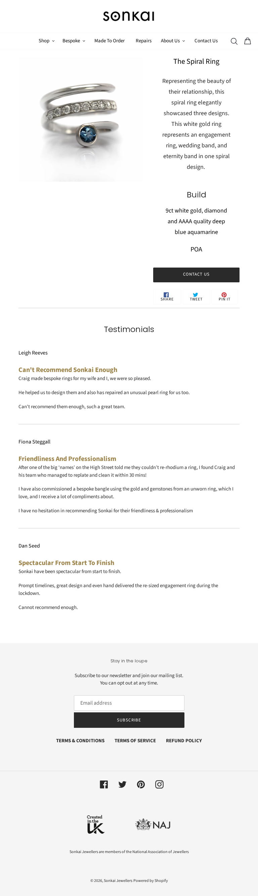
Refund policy (184, 740)
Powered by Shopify (150, 881)
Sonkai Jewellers (118, 881)
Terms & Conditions (80, 740)
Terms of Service (135, 740)
